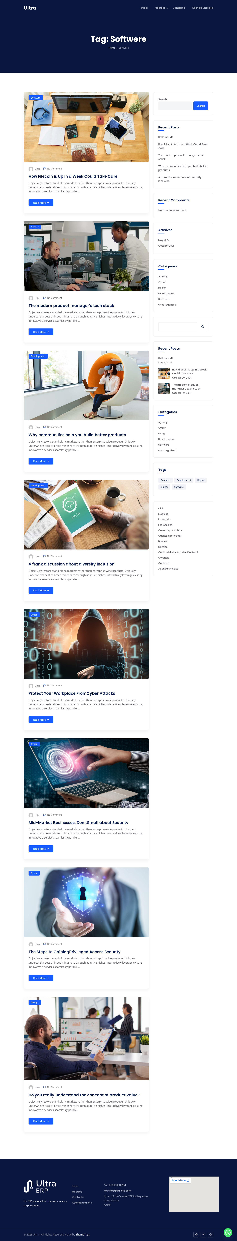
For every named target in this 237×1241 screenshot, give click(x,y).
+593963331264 (116, 1185)
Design (34, 1002)
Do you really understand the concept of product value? (84, 1095)
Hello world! (165, 137)
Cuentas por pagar (169, 535)
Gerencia (163, 557)
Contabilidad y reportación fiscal (178, 552)
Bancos (162, 541)
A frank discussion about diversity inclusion (71, 564)
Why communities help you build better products (77, 435)
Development (38, 356)
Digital (200, 480)
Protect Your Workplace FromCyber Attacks (72, 693)
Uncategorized (167, 304)
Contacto (179, 8)
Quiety (164, 486)
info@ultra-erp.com (119, 1190)
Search (162, 99)
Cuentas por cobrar (170, 530)
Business (165, 480)
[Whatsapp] (228, 1232)
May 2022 (163, 240)
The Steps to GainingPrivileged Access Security (75, 952)
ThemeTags (83, 1234)
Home (112, 47)
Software (35, 97)
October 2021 (166, 245)
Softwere (179, 486)
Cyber (34, 614)
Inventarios (165, 519)
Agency (35, 226)
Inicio (144, 8)
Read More (39, 202)
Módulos (160, 8)
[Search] (202, 326)
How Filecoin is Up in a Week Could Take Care (73, 176)
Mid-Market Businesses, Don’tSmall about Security (78, 822)
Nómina (163, 546)
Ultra (37, 168)
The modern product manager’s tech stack (71, 305)
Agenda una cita (202, 8)
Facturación (165, 524)
